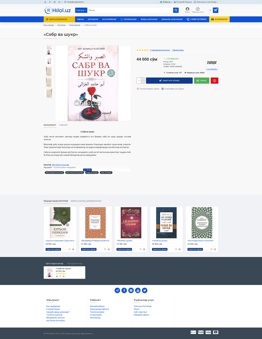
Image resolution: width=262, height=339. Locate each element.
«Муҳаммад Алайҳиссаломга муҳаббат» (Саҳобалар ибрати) (96, 241)
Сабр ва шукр (92, 173)
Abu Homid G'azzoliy (74, 173)
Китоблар (62, 25)
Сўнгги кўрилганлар (54, 263)
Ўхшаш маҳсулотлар (56, 201)
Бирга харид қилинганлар (86, 201)
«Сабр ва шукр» (63, 268)
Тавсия (63, 125)
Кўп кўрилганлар (74, 263)
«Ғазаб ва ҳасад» (160, 241)
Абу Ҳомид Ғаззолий (60, 165)
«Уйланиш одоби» (125, 241)
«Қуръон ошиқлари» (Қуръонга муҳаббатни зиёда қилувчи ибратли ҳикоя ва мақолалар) (61, 241)
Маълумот (50, 125)
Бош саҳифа (49, 25)
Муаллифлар (74, 25)
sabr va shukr (106, 173)
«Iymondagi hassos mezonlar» (200, 241)
